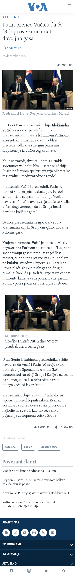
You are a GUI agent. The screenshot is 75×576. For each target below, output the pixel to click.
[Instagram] (29, 571)
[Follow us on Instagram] (34, 532)
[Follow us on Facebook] (6, 532)
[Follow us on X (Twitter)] (15, 532)
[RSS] (43, 532)
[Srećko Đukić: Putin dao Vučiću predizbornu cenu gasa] (37, 313)
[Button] (65, 65)
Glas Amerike (11, 48)
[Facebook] (11, 571)
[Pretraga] (64, 571)
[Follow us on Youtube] (25, 532)
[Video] (47, 571)
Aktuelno (10, 17)
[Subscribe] (52, 532)
